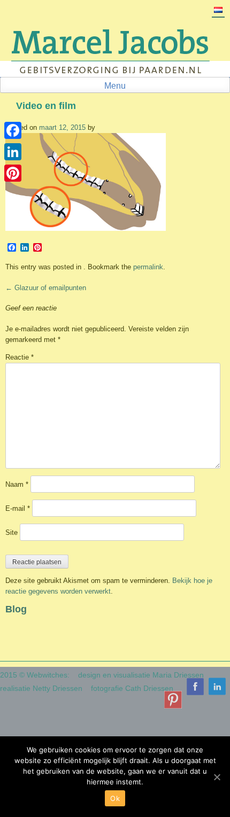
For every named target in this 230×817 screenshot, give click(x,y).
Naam (16, 484)
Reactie (19, 357)
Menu (115, 85)
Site (11, 532)
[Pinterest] (13, 173)
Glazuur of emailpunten (45, 288)
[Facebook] (13, 130)
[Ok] (216, 777)
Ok (115, 798)
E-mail (17, 508)
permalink (148, 267)
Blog (16, 609)
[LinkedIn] (13, 151)
